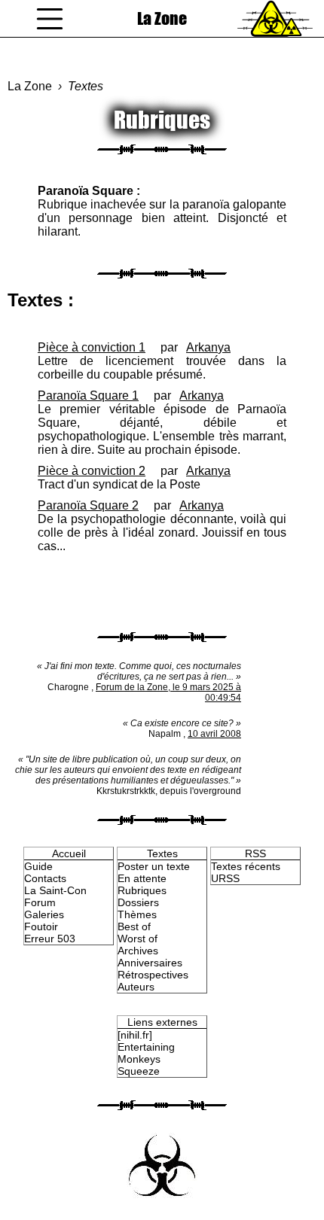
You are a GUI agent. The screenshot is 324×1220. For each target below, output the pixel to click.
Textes (85, 86)
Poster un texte (154, 866)
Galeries (44, 914)
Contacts (45, 878)
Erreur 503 (49, 938)
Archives (138, 951)
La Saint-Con (55, 890)
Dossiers (138, 902)
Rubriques (142, 890)
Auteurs (136, 987)
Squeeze (139, 1071)
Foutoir (41, 926)
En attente (142, 878)
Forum (40, 902)
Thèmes (137, 914)
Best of (134, 926)
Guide (38, 866)
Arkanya (208, 347)
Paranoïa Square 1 (88, 395)
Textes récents (245, 866)
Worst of (137, 938)
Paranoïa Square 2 (88, 505)
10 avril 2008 (214, 734)
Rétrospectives (153, 975)
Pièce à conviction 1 (91, 347)
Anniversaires (150, 963)
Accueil (69, 853)
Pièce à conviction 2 (91, 470)
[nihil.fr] (135, 1035)
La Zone (162, 18)
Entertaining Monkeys (146, 1053)
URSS (225, 878)
